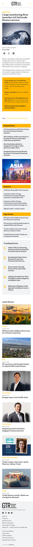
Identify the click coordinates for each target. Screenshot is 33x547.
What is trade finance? (8, 523)
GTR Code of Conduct (8, 537)
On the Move (6, 393)
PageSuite (11, 544)
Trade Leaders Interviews (10, 457)
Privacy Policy (5, 533)
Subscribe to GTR (6, 520)
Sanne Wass (7, 49)
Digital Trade (6, 12)
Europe (4, 326)
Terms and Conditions (7, 531)
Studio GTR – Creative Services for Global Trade (14, 527)
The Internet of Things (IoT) (19, 118)
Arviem (8, 118)
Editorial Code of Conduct (9, 540)
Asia (3, 359)
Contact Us (5, 518)
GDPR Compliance (7, 535)
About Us (4, 516)
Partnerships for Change (8, 525)
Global (4, 491)
